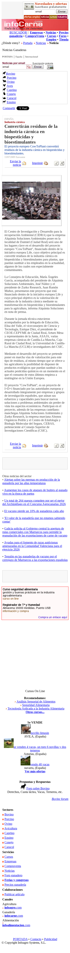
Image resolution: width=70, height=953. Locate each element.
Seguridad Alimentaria (36, 705)
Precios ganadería (15, 884)
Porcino (11, 77)
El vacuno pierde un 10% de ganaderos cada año (34, 511)
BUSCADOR (18, 32)
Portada (27, 43)
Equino (11, 102)
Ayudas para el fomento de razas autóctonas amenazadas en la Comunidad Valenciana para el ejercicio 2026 (32, 546)
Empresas (10, 861)
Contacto (35, 939)
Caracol (11, 98)
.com (13, 907)
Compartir (9, 108)
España (19, 56)
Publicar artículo (14, 894)
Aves (10, 85)
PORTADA (7, 56)
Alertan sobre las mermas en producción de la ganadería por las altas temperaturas (31, 481)
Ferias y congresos (16, 880)
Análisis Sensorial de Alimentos (36, 701)
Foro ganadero (13, 875)
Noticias (41, 43)
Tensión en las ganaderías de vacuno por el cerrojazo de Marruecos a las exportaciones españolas (35, 558)
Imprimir (37, 163)
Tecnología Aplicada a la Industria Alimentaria (36, 708)
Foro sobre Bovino (38, 788)
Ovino (11, 81)
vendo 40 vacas (39, 764)
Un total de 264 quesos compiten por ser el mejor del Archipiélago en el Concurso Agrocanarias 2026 (34, 502)
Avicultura (10, 828)
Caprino (12, 90)
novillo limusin (40, 733)
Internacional (31, 56)
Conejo (11, 94)
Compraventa (12, 866)
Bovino (10, 73)
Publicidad (50, 939)
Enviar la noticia (15, 163)
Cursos (8, 856)
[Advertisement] (37, 463)
